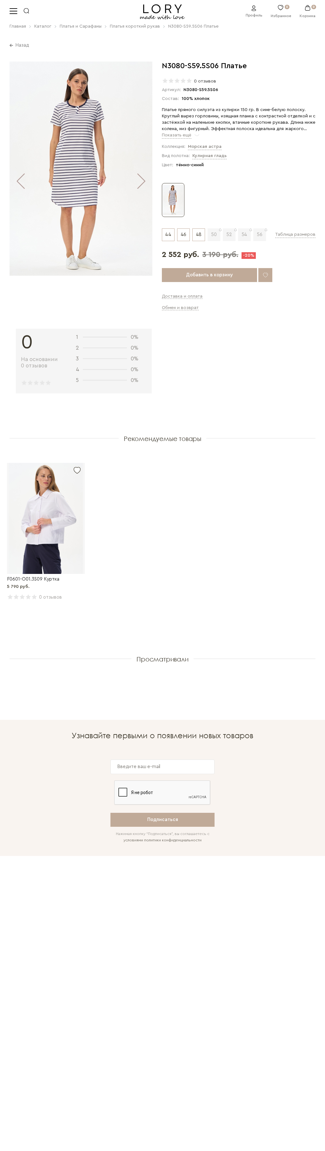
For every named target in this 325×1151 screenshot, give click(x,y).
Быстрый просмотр (46, 518)
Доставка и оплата (182, 296)
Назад (22, 45)
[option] (81, 169)
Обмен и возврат (180, 308)
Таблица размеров (295, 234)
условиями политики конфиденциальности (162, 840)
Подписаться (162, 819)
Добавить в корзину (209, 275)
